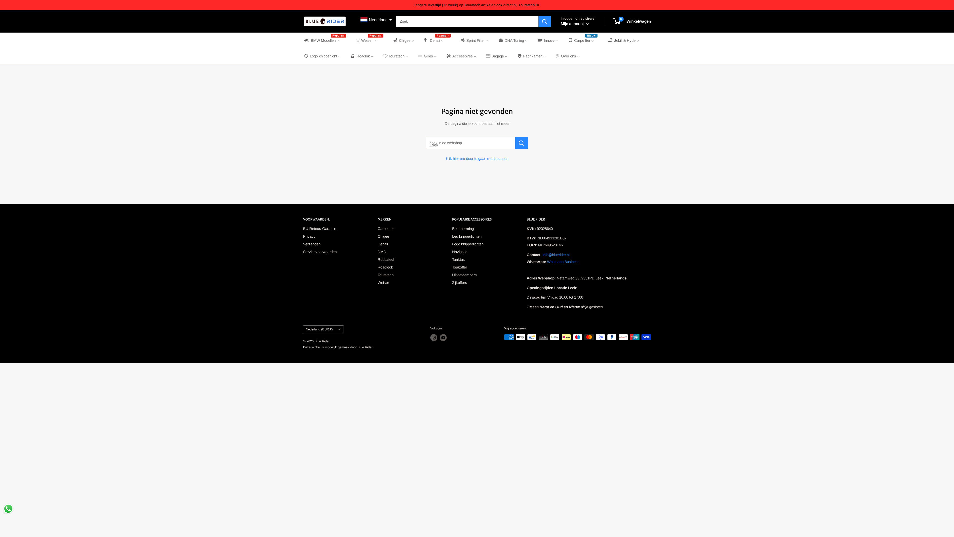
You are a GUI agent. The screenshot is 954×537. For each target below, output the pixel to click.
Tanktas (458, 259)
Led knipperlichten (466, 236)
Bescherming (463, 228)
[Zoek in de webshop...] (521, 143)
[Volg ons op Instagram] (433, 337)
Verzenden (311, 244)
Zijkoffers (459, 282)
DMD (382, 252)
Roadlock (385, 267)
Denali (383, 244)
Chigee (383, 236)
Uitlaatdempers (464, 275)
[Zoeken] (544, 21)
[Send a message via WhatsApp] (8, 509)
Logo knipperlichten (467, 244)
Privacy (309, 236)
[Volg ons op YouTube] (443, 337)
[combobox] (467, 21)
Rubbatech (386, 259)
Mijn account (573, 24)
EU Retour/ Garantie (319, 228)
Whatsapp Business (563, 262)
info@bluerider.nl (556, 255)
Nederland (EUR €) (319, 329)
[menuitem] (325, 40)
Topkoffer (459, 267)
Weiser (383, 282)
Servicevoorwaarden (320, 252)
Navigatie (459, 252)
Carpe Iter (386, 228)
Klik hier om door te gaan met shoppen (477, 158)
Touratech (386, 275)
